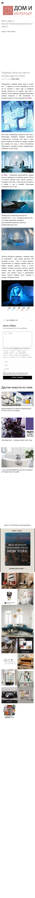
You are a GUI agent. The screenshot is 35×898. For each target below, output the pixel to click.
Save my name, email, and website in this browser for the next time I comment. (15, 374)
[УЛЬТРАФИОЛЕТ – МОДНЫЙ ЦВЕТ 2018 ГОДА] (17, 428)
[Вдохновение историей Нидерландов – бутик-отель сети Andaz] (17, 399)
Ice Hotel (28, 98)
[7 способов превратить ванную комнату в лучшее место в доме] (17, 457)
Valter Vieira (15, 79)
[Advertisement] (17, 53)
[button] (32, 549)
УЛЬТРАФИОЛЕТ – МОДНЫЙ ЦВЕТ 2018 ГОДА (16, 440)
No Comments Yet (12, 320)
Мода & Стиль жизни (8, 31)
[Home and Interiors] (5, 5)
